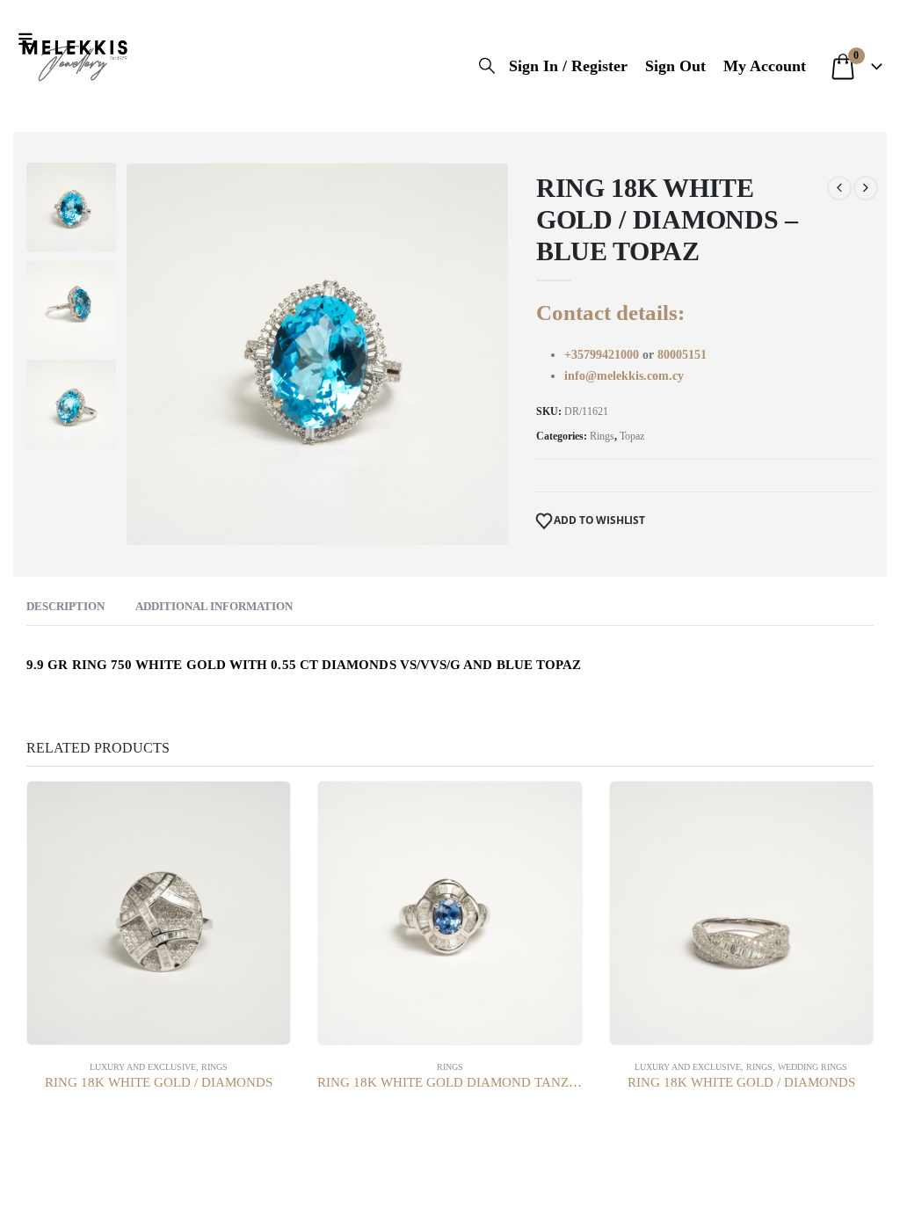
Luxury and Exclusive (143, 1067)
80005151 (682, 354)
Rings (602, 436)
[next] (865, 188)
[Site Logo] (75, 57)
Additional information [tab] (214, 606)
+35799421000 (603, 354)
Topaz (632, 436)
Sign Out (675, 66)
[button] (29, 40)
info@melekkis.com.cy (624, 375)
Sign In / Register (568, 66)
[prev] (839, 188)
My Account (764, 66)
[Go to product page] (158, 913)
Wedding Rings (812, 1067)
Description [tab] (65, 606)
